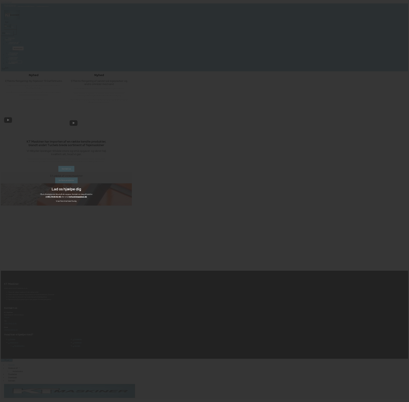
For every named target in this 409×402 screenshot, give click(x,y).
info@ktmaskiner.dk (78, 197)
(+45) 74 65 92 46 (53, 197)
